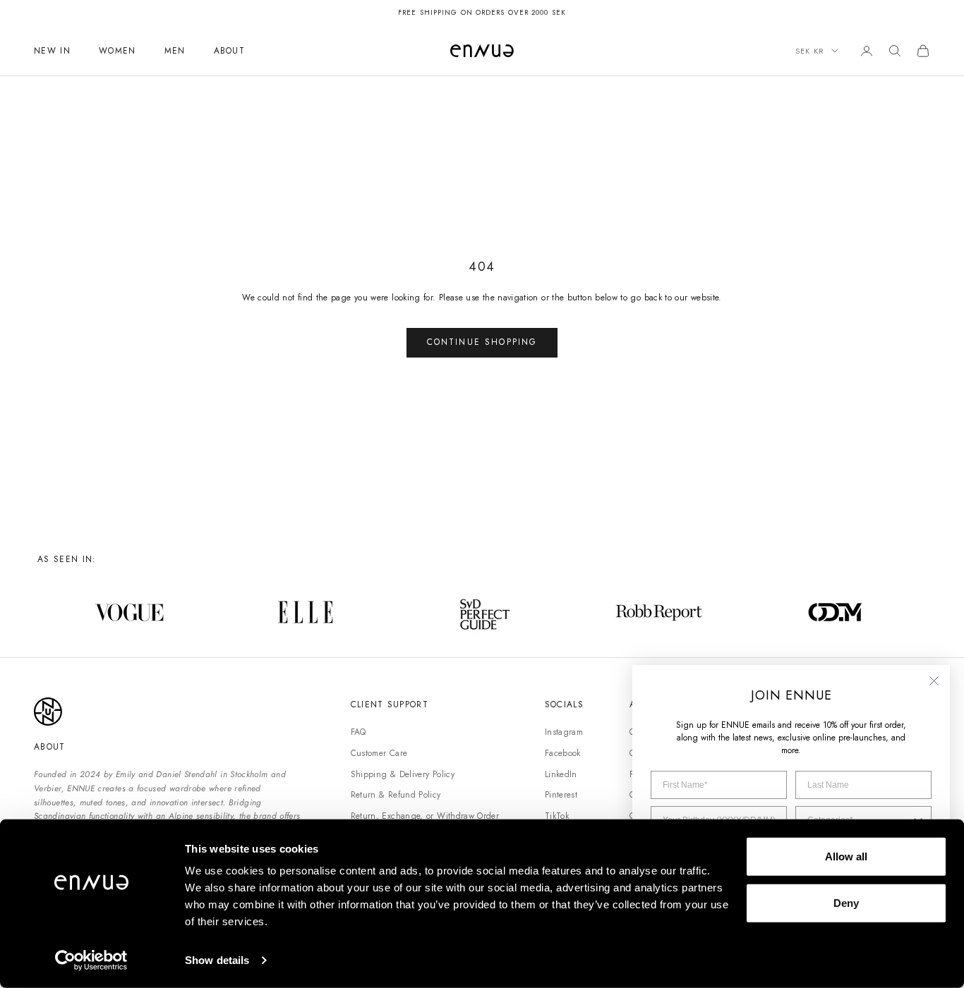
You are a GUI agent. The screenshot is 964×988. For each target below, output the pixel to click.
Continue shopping (482, 342)
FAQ (358, 732)
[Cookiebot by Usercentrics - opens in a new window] (91, 960)
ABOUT (230, 50)
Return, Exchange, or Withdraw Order (425, 816)
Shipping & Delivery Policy (402, 774)
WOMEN (117, 50)
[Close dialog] (934, 681)
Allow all (846, 856)
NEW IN (52, 50)
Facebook (563, 753)
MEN (175, 50)
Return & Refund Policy (396, 794)
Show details (217, 960)
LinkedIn (561, 774)
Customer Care (379, 753)
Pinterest (561, 794)
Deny (846, 902)
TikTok (557, 816)
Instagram (564, 732)
